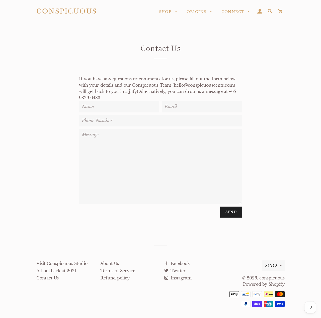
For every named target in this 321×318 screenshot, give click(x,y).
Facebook (179, 263)
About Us (109, 263)
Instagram (180, 277)
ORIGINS (197, 12)
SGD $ (271, 265)
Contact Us (47, 277)
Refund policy (115, 277)
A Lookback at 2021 (56, 270)
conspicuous (66, 11)
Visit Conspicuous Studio (62, 263)
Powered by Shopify (264, 284)
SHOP (166, 12)
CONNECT (233, 12)
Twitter (177, 270)
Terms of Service (117, 270)
